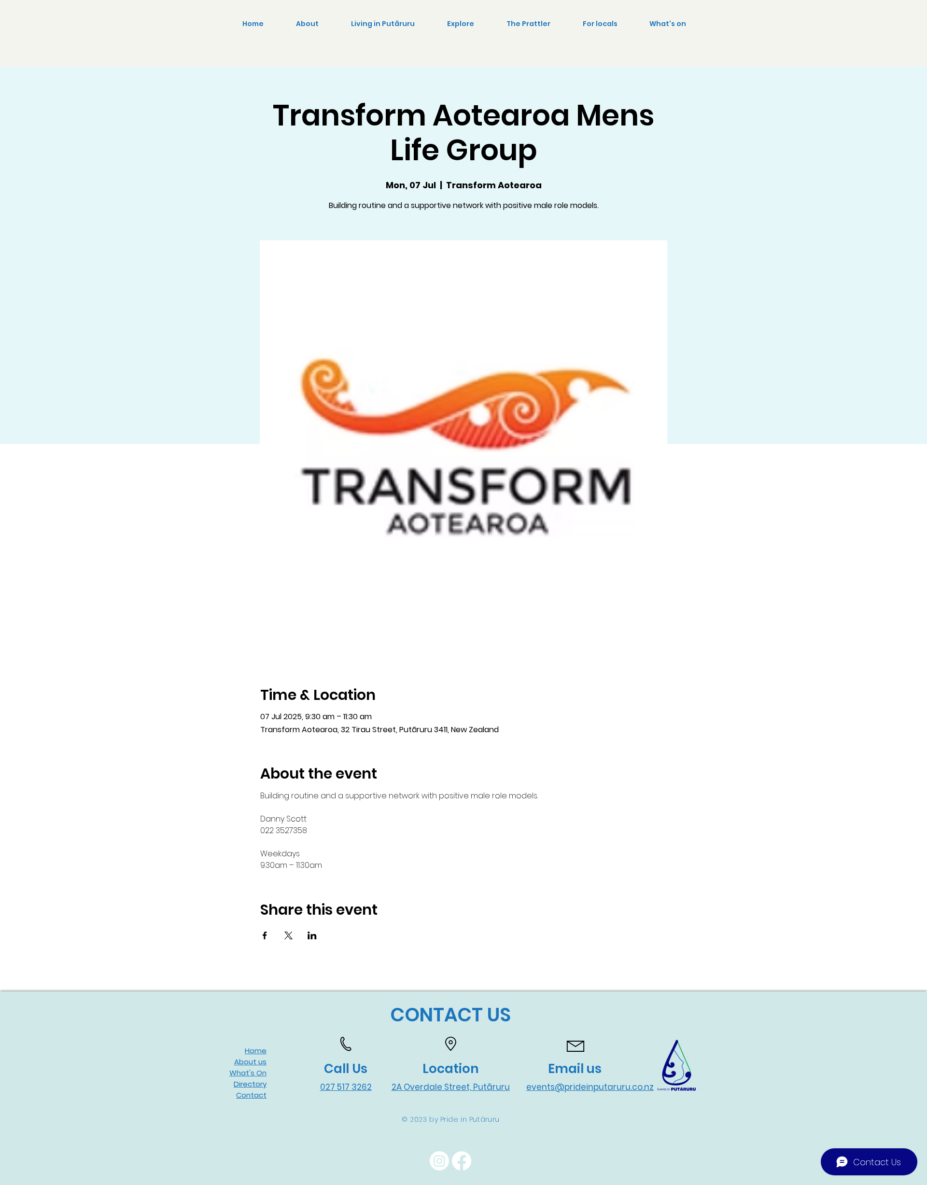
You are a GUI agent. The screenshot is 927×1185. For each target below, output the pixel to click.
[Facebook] (461, 1161)
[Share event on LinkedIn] (312, 935)
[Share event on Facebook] (264, 935)
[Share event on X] (288, 935)
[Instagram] (439, 1161)
